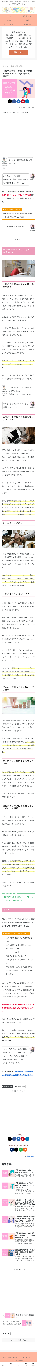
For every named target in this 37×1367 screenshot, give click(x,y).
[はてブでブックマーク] (18, 101)
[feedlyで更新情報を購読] (21, 1150)
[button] (33, 687)
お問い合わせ (18, 1360)
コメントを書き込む (18, 1340)
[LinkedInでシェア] (27, 101)
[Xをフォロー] (16, 1150)
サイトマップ (27, 1357)
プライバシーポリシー (9, 1357)
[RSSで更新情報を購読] (25, 1150)
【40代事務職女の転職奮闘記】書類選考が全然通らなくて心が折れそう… (17, 1075)
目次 (16, 239)
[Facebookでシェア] (14, 101)
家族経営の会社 (8, 1086)
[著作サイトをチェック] (12, 1150)
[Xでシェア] (10, 101)
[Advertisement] (18, 134)
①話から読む (18, 52)
